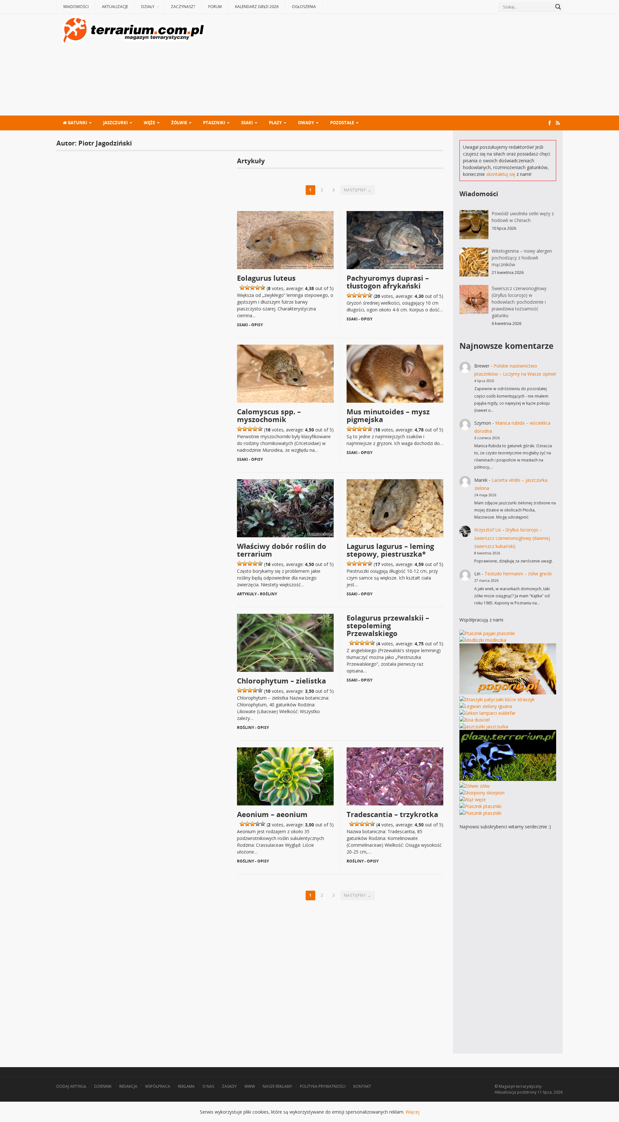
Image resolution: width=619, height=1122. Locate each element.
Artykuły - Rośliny (257, 594)
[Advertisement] (385, 65)
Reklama (186, 1086)
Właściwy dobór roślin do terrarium (281, 550)
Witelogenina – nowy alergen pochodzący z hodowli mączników (522, 258)
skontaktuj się (500, 174)
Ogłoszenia (304, 6)
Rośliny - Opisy (253, 727)
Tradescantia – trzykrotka (392, 814)
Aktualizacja (505, 1092)
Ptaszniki (214, 123)
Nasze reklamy (277, 1086)
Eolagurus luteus (266, 278)
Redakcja (128, 1086)
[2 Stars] (247, 287)
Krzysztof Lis (487, 530)
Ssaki (247, 123)
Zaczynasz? (183, 6)
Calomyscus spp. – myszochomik (269, 415)
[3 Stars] (252, 287)
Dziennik (103, 1086)
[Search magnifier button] (558, 6)
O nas (208, 1086)
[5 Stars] (262, 287)
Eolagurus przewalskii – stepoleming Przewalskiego (388, 625)
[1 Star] (242, 287)
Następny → (357, 190)
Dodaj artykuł (71, 1086)
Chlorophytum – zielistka (281, 680)
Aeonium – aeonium (272, 814)
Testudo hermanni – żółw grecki (518, 574)
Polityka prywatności (323, 1086)
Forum (215, 6)
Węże (149, 123)
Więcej (412, 1112)
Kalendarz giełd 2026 (257, 6)
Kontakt (362, 1086)
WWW (249, 1086)
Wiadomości (76, 6)
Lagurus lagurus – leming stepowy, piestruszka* (390, 550)
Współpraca (157, 1086)
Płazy (275, 123)
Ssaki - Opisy (250, 325)
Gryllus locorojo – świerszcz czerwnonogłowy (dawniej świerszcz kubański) (512, 538)
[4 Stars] (257, 287)
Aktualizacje (115, 6)
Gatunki (77, 123)
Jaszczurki (115, 123)
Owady (306, 123)
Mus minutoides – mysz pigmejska (388, 415)
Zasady (229, 1086)
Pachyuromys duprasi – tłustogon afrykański (388, 281)
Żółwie (179, 123)
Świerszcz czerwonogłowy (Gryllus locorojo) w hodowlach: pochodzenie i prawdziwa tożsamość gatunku (519, 301)
